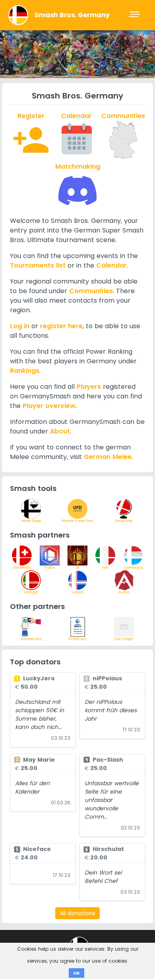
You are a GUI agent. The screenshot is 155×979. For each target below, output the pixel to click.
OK (76, 973)
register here (61, 326)
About (60, 431)
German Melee (108, 456)
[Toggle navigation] (135, 15)
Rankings (24, 370)
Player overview (49, 405)
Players (89, 386)
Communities (91, 290)
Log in (19, 326)
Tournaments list (38, 265)
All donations (77, 913)
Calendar (111, 265)
